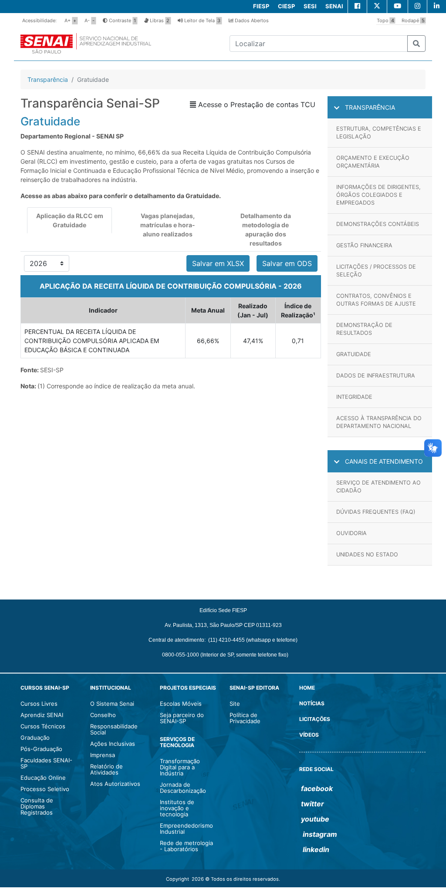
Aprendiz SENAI (41, 714)
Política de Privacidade (245, 717)
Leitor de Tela (201, 20)
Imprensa (102, 754)
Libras (159, 20)
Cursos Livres (38, 703)
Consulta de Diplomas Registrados (36, 806)
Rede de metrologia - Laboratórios (186, 845)
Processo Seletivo (44, 788)
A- (89, 20)
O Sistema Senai (112, 703)
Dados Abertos (251, 20)
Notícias (311, 703)
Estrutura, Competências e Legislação (378, 132)
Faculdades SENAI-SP (46, 763)
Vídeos (309, 734)
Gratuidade (353, 354)
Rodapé (413, 20)
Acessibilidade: (39, 20)
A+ (70, 20)
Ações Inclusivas (112, 743)
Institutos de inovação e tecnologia (177, 808)
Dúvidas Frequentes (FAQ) (376, 512)
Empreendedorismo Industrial (186, 828)
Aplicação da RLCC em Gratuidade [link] (69, 220)
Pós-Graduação (41, 748)
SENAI (334, 6)
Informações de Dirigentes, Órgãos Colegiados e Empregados (378, 195)
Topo (385, 20)
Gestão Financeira (364, 245)
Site (235, 703)
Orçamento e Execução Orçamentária (372, 162)
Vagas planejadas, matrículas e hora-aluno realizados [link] (167, 225)
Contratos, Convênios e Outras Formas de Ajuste (376, 300)
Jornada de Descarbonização (183, 787)
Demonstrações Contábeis (377, 224)
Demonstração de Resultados (364, 329)
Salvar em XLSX (218, 263)
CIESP (286, 6)
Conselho (103, 714)
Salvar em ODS (287, 263)
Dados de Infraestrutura (375, 375)
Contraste (122, 20)
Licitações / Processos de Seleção (376, 270)
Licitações (314, 719)
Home (307, 687)
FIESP (261, 6)
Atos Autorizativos (115, 783)
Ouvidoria (351, 533)
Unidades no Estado (367, 554)
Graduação (35, 737)
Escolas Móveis (181, 703)
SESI (310, 6)
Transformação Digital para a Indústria (180, 767)
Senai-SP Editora (254, 687)
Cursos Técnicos (42, 726)
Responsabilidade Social (114, 729)
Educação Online (43, 777)
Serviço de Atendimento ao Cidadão (378, 486)
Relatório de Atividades (106, 769)
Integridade (354, 397)
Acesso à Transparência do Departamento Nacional (379, 422)
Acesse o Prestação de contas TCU (255, 104)
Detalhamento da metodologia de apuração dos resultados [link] (265, 229)
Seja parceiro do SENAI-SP (182, 717)
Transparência (47, 79)
